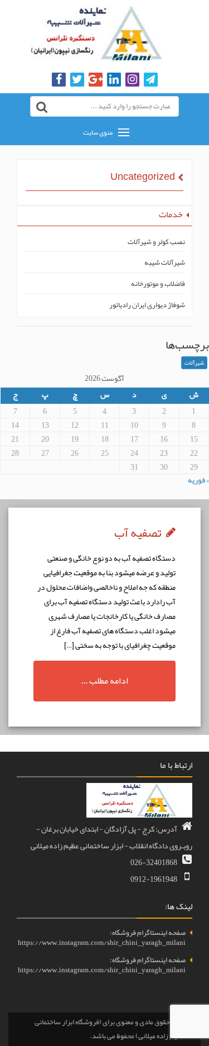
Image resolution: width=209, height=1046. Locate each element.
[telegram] (151, 80)
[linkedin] (114, 80)
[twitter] (77, 80)
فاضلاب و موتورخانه (158, 284)
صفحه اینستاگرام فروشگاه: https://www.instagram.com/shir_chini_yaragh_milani (102, 938)
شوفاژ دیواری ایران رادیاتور (147, 305)
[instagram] (132, 80)
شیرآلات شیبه (164, 262)
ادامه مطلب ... (104, 681)
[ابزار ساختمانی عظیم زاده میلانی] (104, 33)
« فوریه (198, 480)
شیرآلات (194, 363)
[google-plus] (96, 80)
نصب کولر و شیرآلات (156, 242)
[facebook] (59, 80)
